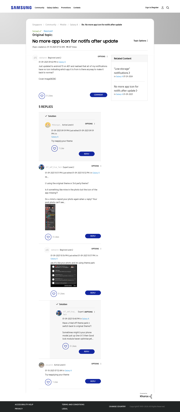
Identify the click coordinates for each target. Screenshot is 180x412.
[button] (102, 56)
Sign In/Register (152, 7)
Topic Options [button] (140, 40)
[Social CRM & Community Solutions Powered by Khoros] (146, 395)
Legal (65, 409)
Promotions (66, 8)
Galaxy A (62, 62)
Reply (86, 154)
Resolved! (48, 31)
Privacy (19, 409)
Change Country (117, 406)
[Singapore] (21, 7)
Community (39, 8)
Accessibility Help (24, 404)
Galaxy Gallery (53, 8)
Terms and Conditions (73, 404)
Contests (76, 8)
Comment (98, 95)
